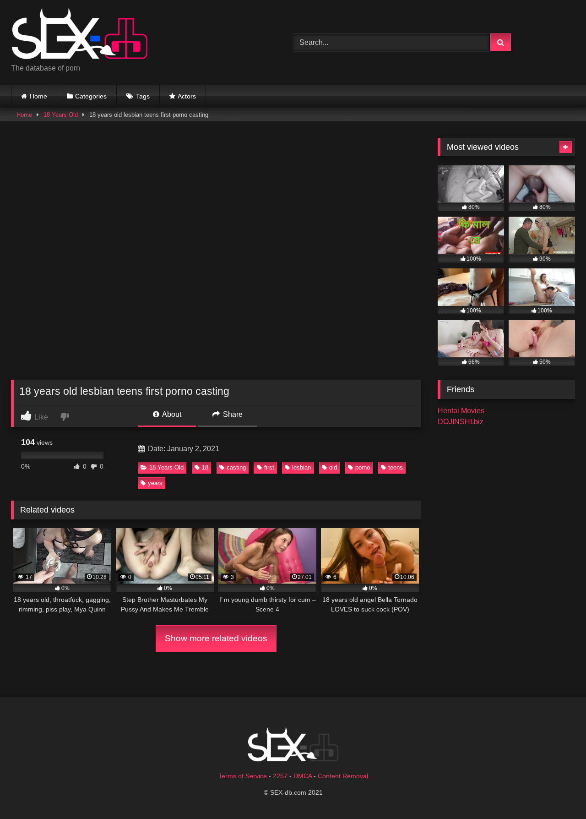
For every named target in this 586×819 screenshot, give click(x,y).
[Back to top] (558, 792)
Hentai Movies (461, 411)
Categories (91, 96)
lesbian (301, 467)
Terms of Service (242, 776)
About (171, 414)
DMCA (302, 776)
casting (236, 467)
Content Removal (343, 776)
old (333, 467)
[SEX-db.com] (79, 35)
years (155, 483)
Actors (187, 96)
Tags (143, 96)
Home (38, 96)
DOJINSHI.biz (460, 422)
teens (395, 467)
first (269, 467)
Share (232, 414)
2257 (280, 776)
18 (205, 467)
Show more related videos (216, 638)
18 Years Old (60, 114)
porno (362, 467)
